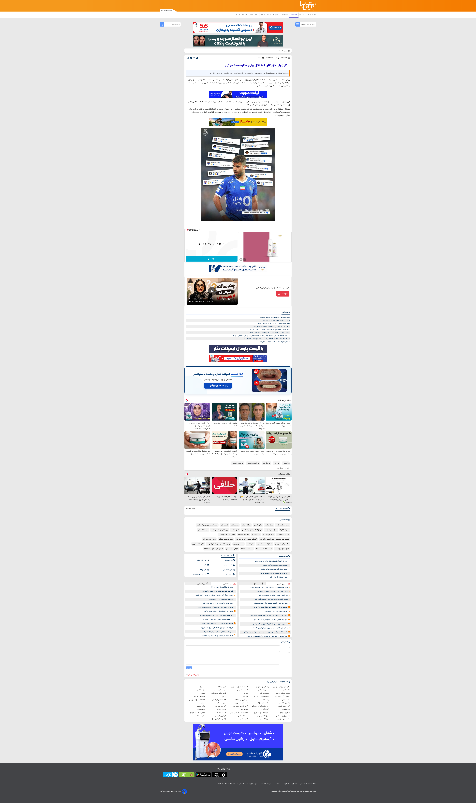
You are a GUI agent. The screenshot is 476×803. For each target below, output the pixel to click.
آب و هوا (203, 565)
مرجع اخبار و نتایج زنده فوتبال (252, 529)
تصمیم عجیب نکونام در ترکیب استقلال (274, 565)
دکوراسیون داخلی (220, 706)
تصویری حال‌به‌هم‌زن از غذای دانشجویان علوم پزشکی (270, 624)
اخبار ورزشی (294, 14)
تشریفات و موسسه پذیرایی (239, 712)
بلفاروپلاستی (258, 525)
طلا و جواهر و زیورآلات (218, 693)
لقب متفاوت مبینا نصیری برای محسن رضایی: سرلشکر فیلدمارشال (265, 632)
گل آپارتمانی (256, 534)
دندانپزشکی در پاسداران (264, 544)
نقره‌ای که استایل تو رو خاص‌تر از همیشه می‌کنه (274, 323)
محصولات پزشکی (263, 690)
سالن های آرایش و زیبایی (281, 686)
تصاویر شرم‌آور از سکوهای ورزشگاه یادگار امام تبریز (270, 607)
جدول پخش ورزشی (199, 574)
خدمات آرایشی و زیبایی (282, 693)
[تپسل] (186, 230)
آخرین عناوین (281, 584)
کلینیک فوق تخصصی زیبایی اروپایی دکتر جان (274, 539)
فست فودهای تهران (241, 703)
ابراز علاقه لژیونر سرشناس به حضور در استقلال (218, 619)
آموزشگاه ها (265, 709)
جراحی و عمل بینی (232, 548)
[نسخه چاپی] (188, 58)
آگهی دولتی (240, 783)
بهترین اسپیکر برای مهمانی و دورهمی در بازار (275, 317)
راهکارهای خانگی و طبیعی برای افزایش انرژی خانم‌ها (270, 628)
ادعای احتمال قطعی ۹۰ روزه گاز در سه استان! (218, 631)
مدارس (245, 693)
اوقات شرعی (227, 574)
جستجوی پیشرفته (229, 783)
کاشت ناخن (286, 690)
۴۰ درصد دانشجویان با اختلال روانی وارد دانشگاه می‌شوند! (269, 587)
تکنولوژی (245, 14)
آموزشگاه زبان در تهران (261, 712)
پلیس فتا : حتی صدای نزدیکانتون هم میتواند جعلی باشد (271, 326)
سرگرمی (237, 14)
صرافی (203, 693)
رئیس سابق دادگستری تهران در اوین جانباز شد (218, 603)
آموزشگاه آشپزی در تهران (239, 686)
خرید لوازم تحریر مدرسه (264, 548)
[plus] (196, 57)
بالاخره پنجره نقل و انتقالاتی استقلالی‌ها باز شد (272, 591)
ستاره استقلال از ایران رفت (278, 577)
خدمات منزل (201, 709)
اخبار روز (302, 14)
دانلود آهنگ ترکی (198, 544)
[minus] (191, 58)
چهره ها (275, 14)
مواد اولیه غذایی (203, 529)
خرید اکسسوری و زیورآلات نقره (207, 525)
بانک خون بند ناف (247, 548)
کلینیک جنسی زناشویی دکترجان (246, 539)
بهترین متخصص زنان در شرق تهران (218, 544)
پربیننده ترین (227, 583)
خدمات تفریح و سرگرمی (197, 699)
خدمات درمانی (264, 693)
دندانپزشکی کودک (284, 712)
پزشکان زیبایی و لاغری (283, 715)
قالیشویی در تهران (220, 715)
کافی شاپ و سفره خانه (240, 706)
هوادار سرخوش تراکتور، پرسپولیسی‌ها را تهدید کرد (270, 619)
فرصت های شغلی (265, 783)
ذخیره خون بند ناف (209, 539)
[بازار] (186, 775)
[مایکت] (170, 775)
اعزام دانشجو (201, 690)
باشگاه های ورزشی (263, 703)
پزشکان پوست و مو (262, 686)
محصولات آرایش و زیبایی (282, 696)
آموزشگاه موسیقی (263, 715)
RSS (219, 783)
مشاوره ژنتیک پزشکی (226, 539)
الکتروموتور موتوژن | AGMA (213, 548)
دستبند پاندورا (284, 529)
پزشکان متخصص (284, 703)
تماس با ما (276, 783)
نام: (289, 647)
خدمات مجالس (243, 715)
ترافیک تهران (227, 569)
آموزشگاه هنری (264, 719)
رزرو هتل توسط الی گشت (219, 529)
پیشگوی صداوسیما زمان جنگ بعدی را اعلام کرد (217, 635)
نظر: (289, 652)
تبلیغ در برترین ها (252, 783)
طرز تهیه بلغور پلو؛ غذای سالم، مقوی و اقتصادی (218, 591)
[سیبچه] (219, 775)
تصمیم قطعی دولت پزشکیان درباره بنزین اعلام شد (271, 599)
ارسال (189, 668)
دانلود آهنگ (235, 529)
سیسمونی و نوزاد (199, 696)
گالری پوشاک (222, 686)
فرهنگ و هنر (254, 14)
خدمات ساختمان (220, 712)
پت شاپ (266, 699)
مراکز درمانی (286, 699)
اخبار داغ (257, 584)
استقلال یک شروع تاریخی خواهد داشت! (274, 569)
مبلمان (224, 696)
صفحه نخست (311, 14)
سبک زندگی (284, 14)
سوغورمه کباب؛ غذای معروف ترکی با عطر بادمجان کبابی (215, 607)
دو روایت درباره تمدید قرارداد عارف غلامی (273, 573)
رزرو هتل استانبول (283, 534)
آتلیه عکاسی (244, 719)
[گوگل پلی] (203, 775)
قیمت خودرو (228, 565)
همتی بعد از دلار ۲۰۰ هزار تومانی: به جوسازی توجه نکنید (214, 595)
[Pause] (240, 259)
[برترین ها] (307, 6)
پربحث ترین (201, 583)
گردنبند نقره (224, 525)
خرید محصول (282, 293)
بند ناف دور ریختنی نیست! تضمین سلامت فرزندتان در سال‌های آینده (267, 338)
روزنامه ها (228, 560)
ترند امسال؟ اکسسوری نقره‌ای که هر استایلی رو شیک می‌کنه (270, 329)
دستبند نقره (235, 525)
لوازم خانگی (201, 706)
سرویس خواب (221, 703)
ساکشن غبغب (246, 525)
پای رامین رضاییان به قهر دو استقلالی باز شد (273, 595)
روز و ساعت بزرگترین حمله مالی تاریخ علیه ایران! (217, 627)
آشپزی (269, 14)
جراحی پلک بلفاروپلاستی (227, 534)
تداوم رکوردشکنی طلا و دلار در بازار (222, 587)
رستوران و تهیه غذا (241, 699)
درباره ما (284, 783)
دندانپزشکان (286, 709)
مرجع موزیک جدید (271, 529)
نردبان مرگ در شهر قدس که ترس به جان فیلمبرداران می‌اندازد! (266, 636)
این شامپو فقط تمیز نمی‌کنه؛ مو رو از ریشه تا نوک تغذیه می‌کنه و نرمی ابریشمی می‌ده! (261, 335)
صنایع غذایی (243, 709)
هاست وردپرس (238, 544)
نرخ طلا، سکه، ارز (200, 560)
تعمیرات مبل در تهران (219, 699)
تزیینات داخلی (221, 709)
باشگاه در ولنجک (243, 534)
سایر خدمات (201, 715)
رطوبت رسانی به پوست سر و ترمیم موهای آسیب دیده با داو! (270, 332)
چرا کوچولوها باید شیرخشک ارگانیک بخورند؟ (275, 341)
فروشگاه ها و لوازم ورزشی (260, 706)
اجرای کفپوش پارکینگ (282, 548)
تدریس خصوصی (242, 690)
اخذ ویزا (202, 686)
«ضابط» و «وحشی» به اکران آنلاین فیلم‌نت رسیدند (216, 615)
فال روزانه (203, 569)
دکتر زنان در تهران (284, 706)
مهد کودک (244, 696)
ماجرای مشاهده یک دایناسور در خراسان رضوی (217, 623)
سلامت (262, 14)
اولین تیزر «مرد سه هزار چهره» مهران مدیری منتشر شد (269, 615)
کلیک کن (211, 258)
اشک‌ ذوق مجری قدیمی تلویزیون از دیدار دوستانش (271, 603)
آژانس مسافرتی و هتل (219, 719)
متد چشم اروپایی (268, 534)
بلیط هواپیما (269, 525)
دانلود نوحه (250, 544)
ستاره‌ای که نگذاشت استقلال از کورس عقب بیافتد (271, 561)
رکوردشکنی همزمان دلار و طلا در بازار (221, 599)
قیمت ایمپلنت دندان (282, 525)
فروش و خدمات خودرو (197, 712)
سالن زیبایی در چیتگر (282, 544)
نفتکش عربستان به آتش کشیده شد (276, 611)
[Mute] (244, 259)
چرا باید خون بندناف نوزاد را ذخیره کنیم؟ (276, 320)
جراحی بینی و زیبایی (283, 719)
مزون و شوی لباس (220, 690)
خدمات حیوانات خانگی (261, 696)
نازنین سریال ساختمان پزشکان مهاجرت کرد (218, 611)
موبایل (203, 703)
